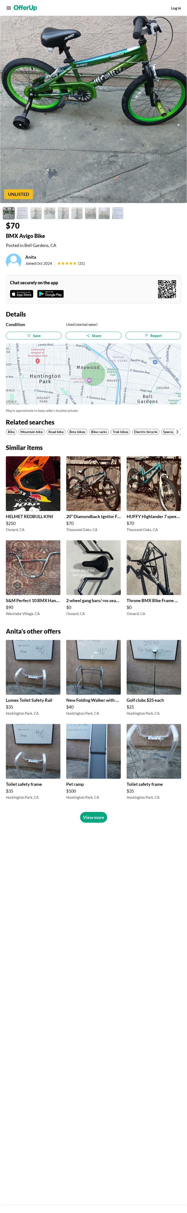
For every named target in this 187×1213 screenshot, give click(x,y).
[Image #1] (9, 213)
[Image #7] (90, 213)
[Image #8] (104, 213)
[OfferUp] (25, 8)
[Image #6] (77, 213)
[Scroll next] (177, 432)
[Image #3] (36, 213)
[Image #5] (63, 213)
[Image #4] (50, 213)
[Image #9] (118, 213)
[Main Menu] (9, 8)
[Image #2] (22, 213)
